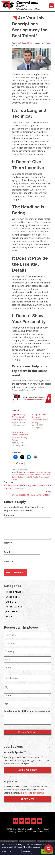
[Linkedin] (27, 821)
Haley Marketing (41, 831)
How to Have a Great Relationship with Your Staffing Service (20, 436)
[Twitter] (21, 821)
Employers (23, 470)
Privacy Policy (36, 829)
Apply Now (27, 799)
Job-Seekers (13, 611)
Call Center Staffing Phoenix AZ (31, 475)
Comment (10, 515)
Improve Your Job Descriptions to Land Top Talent (19, 417)
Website (8, 561)
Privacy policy (7, 851)
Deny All (26, 851)
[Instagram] (33, 821)
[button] (51, 5)
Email (8, 552)
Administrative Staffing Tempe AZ (30, 472)
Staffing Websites (25, 831)
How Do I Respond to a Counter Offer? (30, 494)
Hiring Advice (14, 606)
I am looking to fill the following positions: (27, 711)
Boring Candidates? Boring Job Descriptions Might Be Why (40, 418)
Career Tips (13, 596)
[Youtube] (39, 821)
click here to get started (32, 792)
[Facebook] (15, 821)
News (9, 616)
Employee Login (27, 770)
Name (8, 542)
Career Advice (14, 592)
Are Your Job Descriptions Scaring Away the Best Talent (31, 473)
